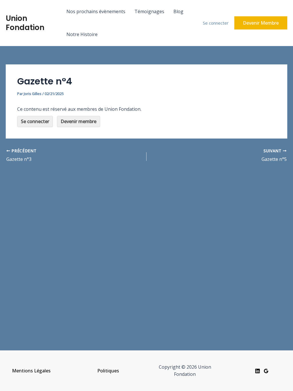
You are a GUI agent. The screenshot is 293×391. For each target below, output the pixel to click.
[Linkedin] (257, 371)
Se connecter (216, 23)
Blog (178, 11)
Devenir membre (78, 121)
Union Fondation (25, 23)
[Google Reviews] (266, 371)
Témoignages (149, 11)
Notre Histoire (82, 34)
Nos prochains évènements (95, 11)
